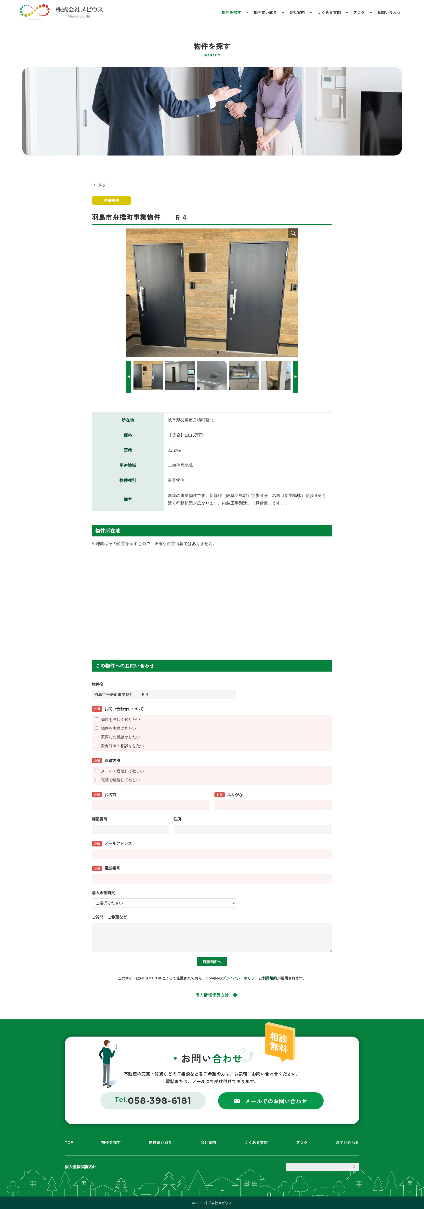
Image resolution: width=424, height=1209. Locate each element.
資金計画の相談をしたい (122, 746)
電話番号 (107, 868)
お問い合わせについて (119, 709)
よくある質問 (329, 12)
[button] (295, 377)
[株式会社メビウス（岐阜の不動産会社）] (61, 12)
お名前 (105, 795)
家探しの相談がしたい (120, 737)
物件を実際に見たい (118, 728)
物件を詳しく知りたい (120, 719)
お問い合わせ (389, 12)
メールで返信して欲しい (122, 771)
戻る (101, 185)
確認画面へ (212, 962)
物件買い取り (265, 12)
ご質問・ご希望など (109, 917)
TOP (69, 1142)
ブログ (359, 12)
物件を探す (231, 12)
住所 (177, 819)
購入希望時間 (103, 893)
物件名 (98, 684)
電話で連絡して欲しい (120, 780)
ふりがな (229, 795)
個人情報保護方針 (212, 995)
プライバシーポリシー (240, 978)
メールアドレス (113, 843)
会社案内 (297, 12)
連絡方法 (107, 760)
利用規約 (269, 978)
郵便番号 (99, 819)
